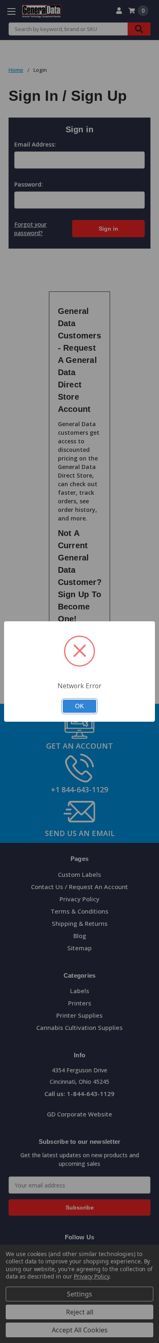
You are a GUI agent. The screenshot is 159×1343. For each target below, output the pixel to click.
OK (79, 706)
